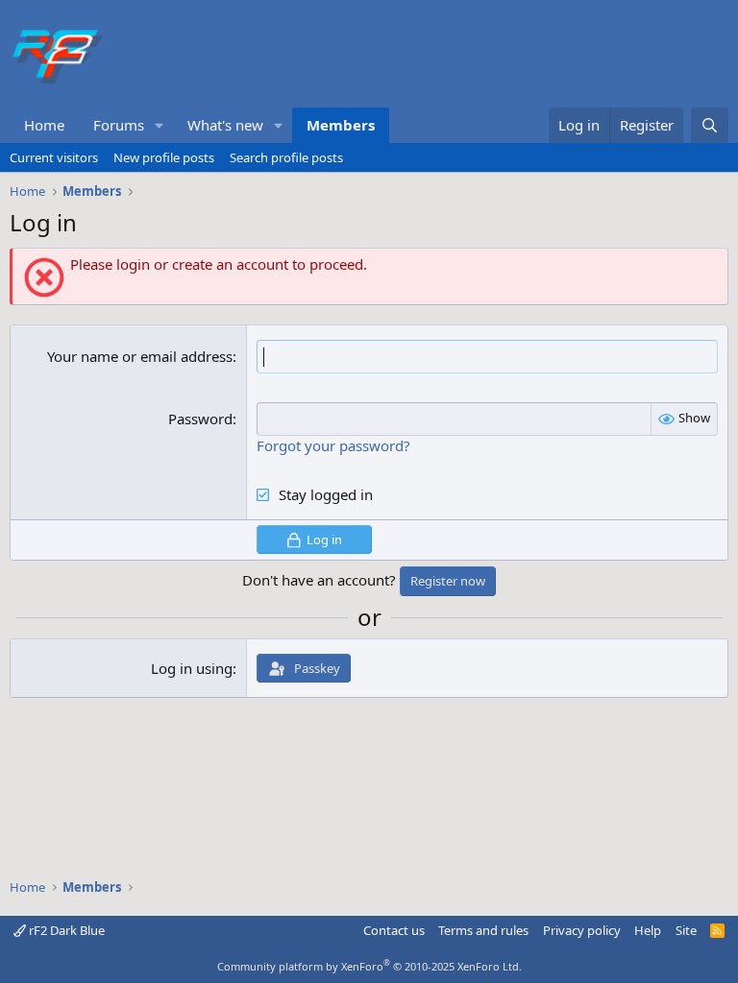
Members (341, 124)
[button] (159, 125)
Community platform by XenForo (369, 966)
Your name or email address (140, 356)
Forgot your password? (333, 445)
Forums (118, 124)
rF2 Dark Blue (65, 930)
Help (647, 930)
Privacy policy (582, 930)
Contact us (394, 930)
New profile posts (163, 157)
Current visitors (54, 157)
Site (686, 930)
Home (44, 124)
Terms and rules (483, 930)
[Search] (709, 125)
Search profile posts (286, 157)
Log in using (192, 668)
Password (200, 418)
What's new (225, 124)
